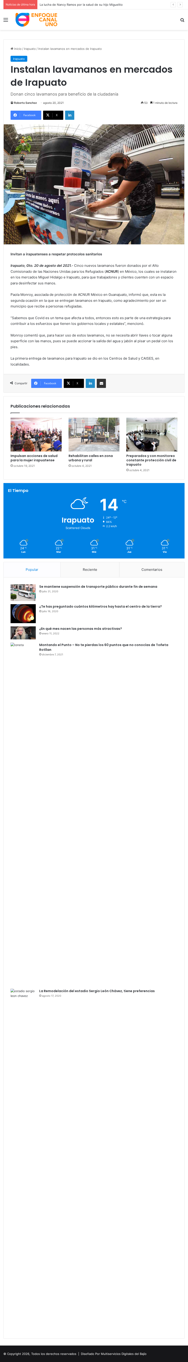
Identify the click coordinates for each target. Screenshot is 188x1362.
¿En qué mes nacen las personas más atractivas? (80, 628)
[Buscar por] (182, 21)
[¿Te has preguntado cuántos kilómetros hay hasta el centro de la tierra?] (23, 613)
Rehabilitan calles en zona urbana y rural (91, 458)
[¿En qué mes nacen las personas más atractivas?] (23, 632)
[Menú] (5, 21)
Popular (32, 569)
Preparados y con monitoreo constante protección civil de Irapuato (151, 460)
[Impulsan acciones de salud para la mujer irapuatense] (36, 434)
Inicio (17, 49)
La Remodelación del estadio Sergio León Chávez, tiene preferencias (97, 991)
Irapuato (30, 49)
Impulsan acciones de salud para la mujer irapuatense (34, 458)
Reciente (90, 569)
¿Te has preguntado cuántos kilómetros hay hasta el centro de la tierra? (100, 606)
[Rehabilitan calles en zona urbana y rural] (94, 434)
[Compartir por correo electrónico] (101, 383)
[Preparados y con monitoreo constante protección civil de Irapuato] (151, 434)
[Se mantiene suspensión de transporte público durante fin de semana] (23, 592)
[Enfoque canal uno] (36, 20)
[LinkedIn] (69, 115)
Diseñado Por (90, 1354)
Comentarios (151, 569)
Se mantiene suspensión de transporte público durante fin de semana (98, 586)
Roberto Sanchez (25, 102)
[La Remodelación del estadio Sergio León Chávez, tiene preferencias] (23, 1160)
